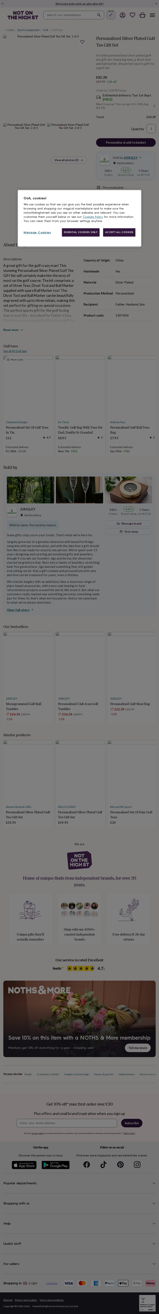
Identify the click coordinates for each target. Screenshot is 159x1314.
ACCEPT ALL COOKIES (119, 232)
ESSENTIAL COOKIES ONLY (81, 232)
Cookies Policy (93, 216)
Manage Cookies (37, 232)
